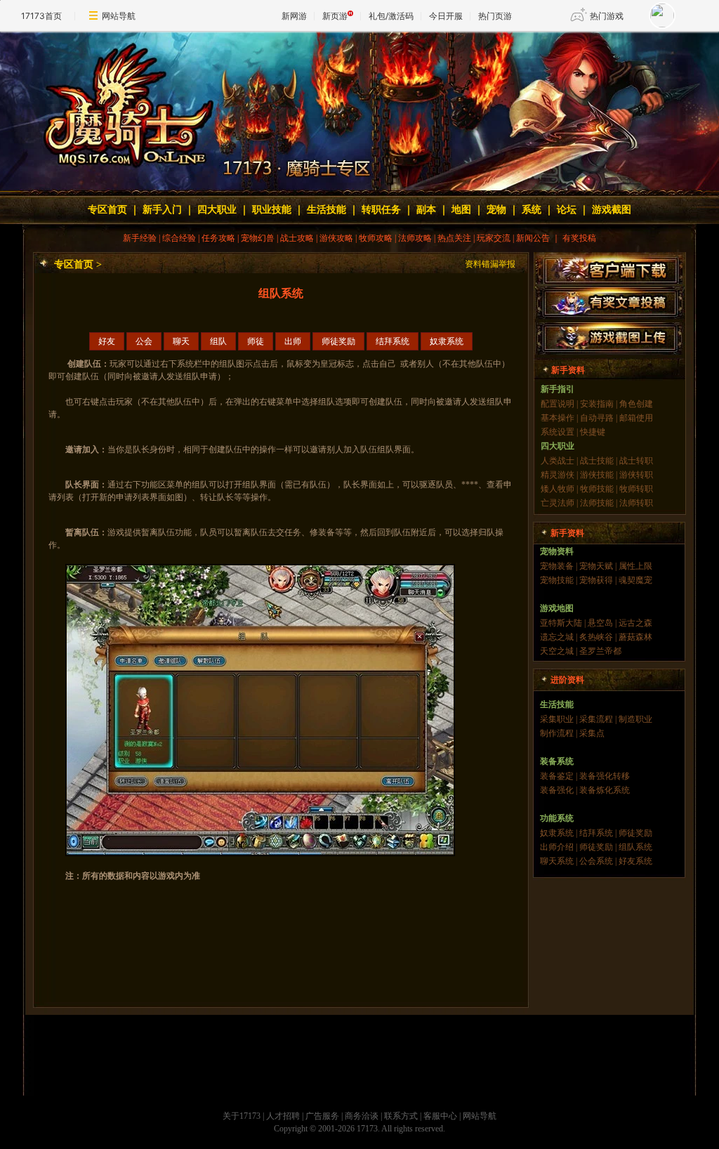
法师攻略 (415, 238)
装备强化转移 (604, 776)
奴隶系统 (446, 341)
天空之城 (557, 651)
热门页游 (495, 16)
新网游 (294, 16)
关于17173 (241, 1116)
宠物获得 (596, 580)
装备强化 (557, 790)
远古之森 (635, 623)
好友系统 (635, 861)
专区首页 (107, 209)
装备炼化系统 (604, 790)
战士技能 (596, 461)
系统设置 (557, 432)
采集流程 (596, 719)
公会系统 (596, 861)
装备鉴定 (557, 776)
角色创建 (636, 404)
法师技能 (597, 503)
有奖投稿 (579, 238)
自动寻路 (597, 418)
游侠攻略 (336, 238)
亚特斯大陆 (561, 623)
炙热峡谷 (596, 637)
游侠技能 (597, 475)
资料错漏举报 (490, 264)
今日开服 (446, 16)
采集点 (592, 733)
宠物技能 (557, 580)
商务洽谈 (361, 1116)
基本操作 (557, 418)
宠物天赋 (596, 566)
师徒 (255, 341)
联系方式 (401, 1116)
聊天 (181, 341)
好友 (106, 341)
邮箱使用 (636, 418)
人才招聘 (283, 1116)
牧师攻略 (376, 238)
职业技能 (271, 209)
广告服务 (322, 1116)
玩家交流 (493, 238)
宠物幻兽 (258, 238)
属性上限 (635, 566)
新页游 (335, 16)
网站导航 (119, 16)
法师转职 (636, 503)
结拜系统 (392, 341)
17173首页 (41, 16)
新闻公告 (533, 238)
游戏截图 (611, 209)
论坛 (566, 209)
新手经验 (140, 238)
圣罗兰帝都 (600, 651)
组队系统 (635, 847)
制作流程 (557, 733)
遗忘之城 (557, 637)
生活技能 (326, 209)
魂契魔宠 (635, 580)
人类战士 (557, 461)
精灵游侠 (557, 475)
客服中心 (440, 1116)
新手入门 (162, 209)
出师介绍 (557, 847)
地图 (461, 209)
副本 (426, 209)
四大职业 (217, 209)
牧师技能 (597, 489)
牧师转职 (636, 489)
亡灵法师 (557, 503)
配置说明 (557, 404)
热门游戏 (607, 16)
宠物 (496, 209)
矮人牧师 (557, 489)
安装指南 (597, 404)
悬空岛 (600, 623)
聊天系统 (558, 861)
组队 (218, 341)
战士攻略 (297, 238)
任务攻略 (218, 238)
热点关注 (454, 238)
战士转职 (636, 461)
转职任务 (381, 209)
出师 (292, 341)
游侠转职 (636, 475)
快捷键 (592, 432)
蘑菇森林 (635, 637)
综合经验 (179, 238)
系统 (531, 209)
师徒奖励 (338, 341)
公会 (144, 341)
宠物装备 (557, 566)
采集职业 (557, 719)
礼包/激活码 (391, 16)
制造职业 (635, 719)
